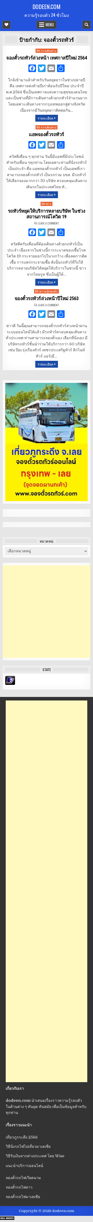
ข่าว (49, 204)
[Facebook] (32, 68)
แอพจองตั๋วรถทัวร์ (46, 134)
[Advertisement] (46, 611)
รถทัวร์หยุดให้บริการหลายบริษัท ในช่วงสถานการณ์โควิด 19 (46, 214)
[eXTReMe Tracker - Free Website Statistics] (10, 684)
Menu (50, 24)
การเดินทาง (49, 51)
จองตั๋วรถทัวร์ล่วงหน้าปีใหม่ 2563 (47, 298)
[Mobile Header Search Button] (87, 25)
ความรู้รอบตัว (48, 291)
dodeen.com (46, 6)
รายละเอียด (45, 118)
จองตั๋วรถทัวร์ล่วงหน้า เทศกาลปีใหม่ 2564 (46, 58)
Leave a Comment (48, 223)
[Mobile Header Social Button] (6, 25)
